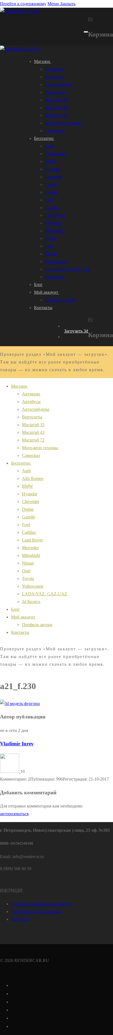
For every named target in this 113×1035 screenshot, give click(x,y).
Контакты (20, 919)
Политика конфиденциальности (41, 903)
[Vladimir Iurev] (10, 771)
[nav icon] (86, 32)
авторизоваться (14, 813)
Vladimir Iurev (17, 744)
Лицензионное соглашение (36, 911)
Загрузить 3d (76, 331)
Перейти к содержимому (23, 3)
